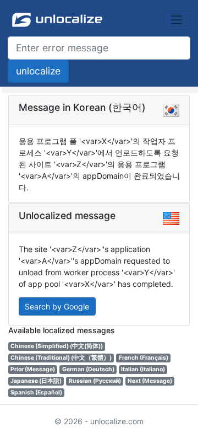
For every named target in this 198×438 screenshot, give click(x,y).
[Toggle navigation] (176, 20)
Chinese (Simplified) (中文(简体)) (56, 346)
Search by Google (57, 306)
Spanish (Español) (36, 392)
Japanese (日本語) (36, 380)
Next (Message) (150, 380)
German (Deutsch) (88, 369)
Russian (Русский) (95, 380)
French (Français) (143, 357)
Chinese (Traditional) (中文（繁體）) (61, 357)
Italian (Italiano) (143, 369)
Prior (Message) (32, 369)
